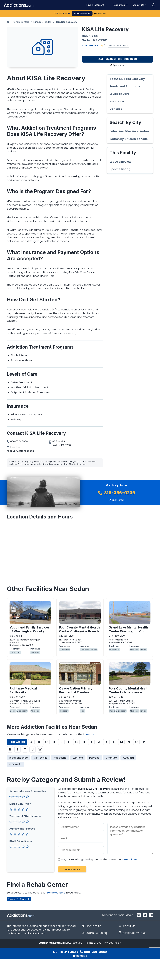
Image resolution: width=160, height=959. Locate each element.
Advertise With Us (134, 933)
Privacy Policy (113, 943)
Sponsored (101, 13)
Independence (18, 758)
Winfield (78, 758)
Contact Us (93, 926)
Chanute (111, 758)
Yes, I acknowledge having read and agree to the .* (99, 859)
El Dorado (15, 764)
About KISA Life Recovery (127, 79)
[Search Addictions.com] (153, 4)
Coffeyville (40, 758)
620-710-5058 (90, 45)
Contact (116, 109)
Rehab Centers (21, 21)
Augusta (128, 758)
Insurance (117, 101)
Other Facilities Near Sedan (129, 131)
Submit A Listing (96, 933)
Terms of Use (93, 943)
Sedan (48, 21)
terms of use (129, 859)
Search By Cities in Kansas (129, 139)
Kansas (37, 21)
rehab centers (56, 892)
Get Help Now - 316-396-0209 (117, 59)
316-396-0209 (119, 493)
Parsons (94, 758)
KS (95, 40)
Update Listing (120, 169)
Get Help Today (80, 952)
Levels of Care (120, 94)
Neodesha (60, 758)
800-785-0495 (82, 13)
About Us (128, 926)
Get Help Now (62, 13)
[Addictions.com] (8, 21)
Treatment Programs (125, 86)
